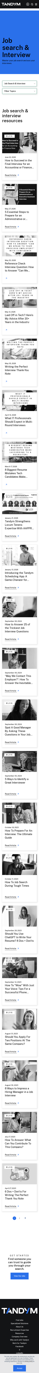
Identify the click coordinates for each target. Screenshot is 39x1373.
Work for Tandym (19, 1343)
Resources (19, 1333)
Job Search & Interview (14, 83)
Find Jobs (19, 1320)
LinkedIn (19, 1353)
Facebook (19, 1346)
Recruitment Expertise (19, 1330)
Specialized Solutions (19, 1323)
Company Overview (19, 1337)
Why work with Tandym (19, 1340)
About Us (19, 1327)
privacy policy (29, 1361)
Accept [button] (19, 1368)
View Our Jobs (19, 1276)
